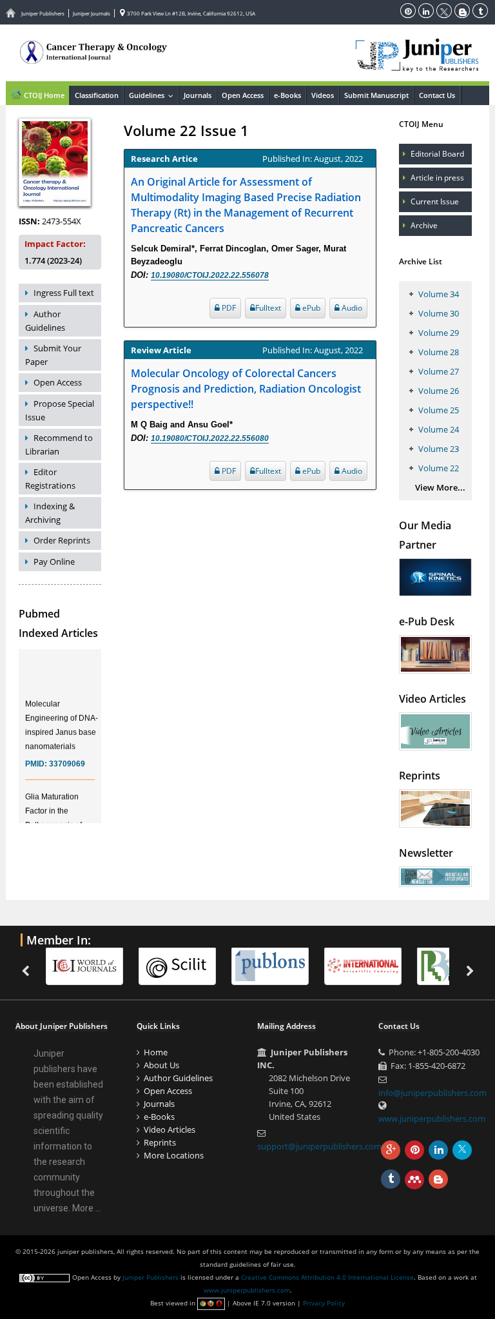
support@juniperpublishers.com (319, 1146)
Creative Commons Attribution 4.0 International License (327, 1277)
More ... (86, 1208)
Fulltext (268, 307)
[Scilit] (183, 965)
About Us (161, 1065)
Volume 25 (438, 410)
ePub (310, 307)
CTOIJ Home (43, 95)
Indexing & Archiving (50, 512)
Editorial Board (437, 153)
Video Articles (169, 1129)
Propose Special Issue (59, 410)
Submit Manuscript (376, 95)
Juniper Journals (91, 13)
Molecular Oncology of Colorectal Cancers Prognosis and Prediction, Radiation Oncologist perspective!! (246, 388)
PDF (228, 307)
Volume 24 (438, 429)
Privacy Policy (324, 1302)
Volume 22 (438, 468)
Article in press (437, 177)
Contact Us (437, 95)
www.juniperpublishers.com (431, 1118)
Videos (322, 95)
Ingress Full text (64, 292)
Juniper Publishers (42, 13)
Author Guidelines (45, 320)
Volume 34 (438, 294)
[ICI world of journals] (91, 965)
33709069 (67, 758)
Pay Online (54, 561)
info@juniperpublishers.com (432, 1093)
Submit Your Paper (53, 354)
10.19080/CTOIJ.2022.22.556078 (210, 275)
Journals (197, 95)
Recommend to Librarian (59, 444)
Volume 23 (438, 448)
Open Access (243, 95)
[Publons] (276, 965)
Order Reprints (62, 540)
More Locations (174, 1155)
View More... (440, 487)
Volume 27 (438, 371)
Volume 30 (438, 313)
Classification (97, 95)
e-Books (287, 95)
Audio (351, 307)
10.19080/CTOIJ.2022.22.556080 (210, 438)
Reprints (160, 1142)
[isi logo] (369, 965)
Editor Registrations (50, 478)
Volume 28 (438, 352)
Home (156, 1052)
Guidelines (153, 95)
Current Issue (435, 201)
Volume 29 (438, 332)
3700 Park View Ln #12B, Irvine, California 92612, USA (190, 13)
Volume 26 (438, 390)
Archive (424, 225)
